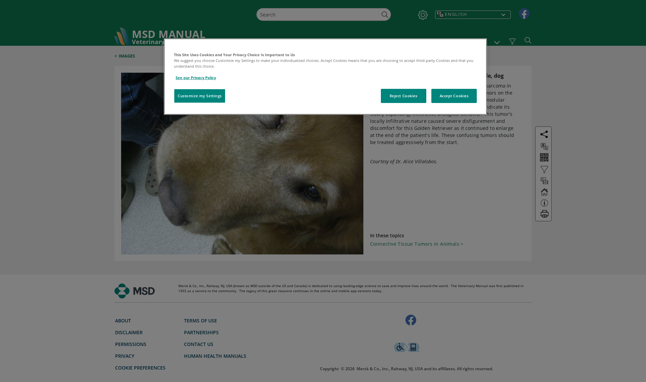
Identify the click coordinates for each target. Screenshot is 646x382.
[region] (325, 76)
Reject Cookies (404, 95)
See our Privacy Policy (196, 77)
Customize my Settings (200, 95)
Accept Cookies (454, 95)
